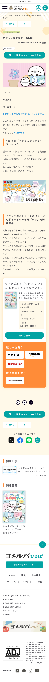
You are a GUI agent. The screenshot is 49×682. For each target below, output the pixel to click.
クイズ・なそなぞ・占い (24, 15)
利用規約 (6, 614)
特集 (40, 581)
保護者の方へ (8, 599)
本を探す (36, 575)
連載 (10, 15)
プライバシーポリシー (11, 611)
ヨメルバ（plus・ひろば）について (16, 595)
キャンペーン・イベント (19, 581)
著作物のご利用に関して (12, 607)
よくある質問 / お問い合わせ (14, 603)
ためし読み (24, 335)
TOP (4, 15)
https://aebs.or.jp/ (34, 663)
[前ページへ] (18, 402)
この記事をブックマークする (26, 55)
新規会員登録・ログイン (24, 564)
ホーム (11, 575)
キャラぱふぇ (9, 48)
